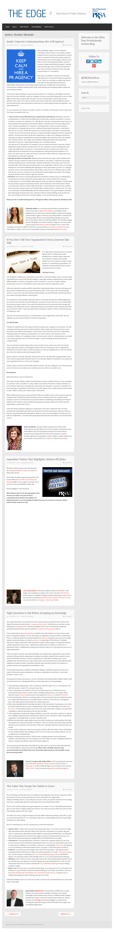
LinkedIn (49, 438)
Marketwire (48, 863)
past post (37, 640)
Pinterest (64, 695)
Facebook (23, 695)
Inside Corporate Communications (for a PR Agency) (35, 41)
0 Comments (68, 45)
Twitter (65, 438)
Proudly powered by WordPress (15, 924)
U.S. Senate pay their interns (38, 624)
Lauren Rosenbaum (29, 590)
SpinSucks (52, 873)
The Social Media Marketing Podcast (47, 854)
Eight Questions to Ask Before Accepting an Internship (36, 613)
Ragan (57, 863)
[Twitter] (92, 62)
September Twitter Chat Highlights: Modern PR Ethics (36, 459)
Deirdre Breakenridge (18, 873)
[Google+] (94, 67)
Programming (36, 27)
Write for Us (49, 27)
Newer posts (66, 914)
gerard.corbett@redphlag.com (59, 768)
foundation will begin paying (46, 629)
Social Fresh (59, 845)
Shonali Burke (41, 873)
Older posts (12, 914)
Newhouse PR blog (60, 229)
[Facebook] (88, 62)
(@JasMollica (39, 891)
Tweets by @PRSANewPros (90, 82)
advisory (44, 638)
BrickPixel (61, 590)
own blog (37, 900)
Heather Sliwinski (27, 45)
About (15, 27)
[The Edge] (57, 19)
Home (7, 27)
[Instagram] (96, 62)
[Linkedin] (100, 62)
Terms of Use (85, 108)
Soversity (65, 593)
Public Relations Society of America (44, 763)
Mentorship (24, 27)
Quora (50, 695)
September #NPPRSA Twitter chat (19, 470)
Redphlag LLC (29, 766)
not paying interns (21, 626)
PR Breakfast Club (31, 873)
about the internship (26, 633)
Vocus (42, 863)
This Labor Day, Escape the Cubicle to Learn (30, 786)
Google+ (42, 600)
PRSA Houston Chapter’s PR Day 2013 (55, 597)
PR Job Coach (29, 768)
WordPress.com (39, 924)
